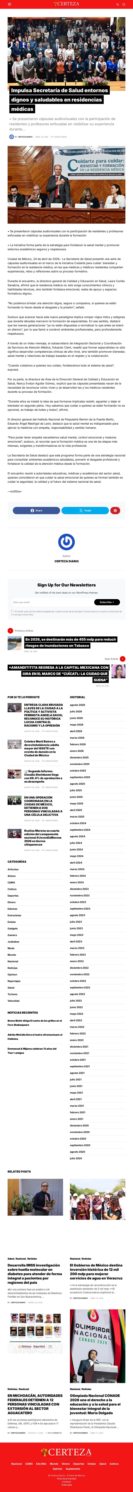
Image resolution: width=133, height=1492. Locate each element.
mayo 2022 (76, 1013)
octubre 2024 (78, 823)
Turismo (12, 994)
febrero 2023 (78, 954)
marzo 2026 (77, 737)
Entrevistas (14, 915)
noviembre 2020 (80, 1132)
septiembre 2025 (80, 777)
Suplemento (73, 1468)
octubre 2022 (78, 980)
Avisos (12, 875)
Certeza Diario (67, 561)
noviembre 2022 (80, 974)
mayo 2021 (76, 1092)
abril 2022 (76, 1020)
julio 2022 (76, 1000)
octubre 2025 (78, 770)
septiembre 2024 (80, 829)
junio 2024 (76, 849)
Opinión (57, 1468)
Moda (11, 948)
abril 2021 (76, 1099)
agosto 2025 (77, 783)
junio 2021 (76, 1086)
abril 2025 (76, 810)
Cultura (12, 889)
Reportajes (14, 981)
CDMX (11, 882)
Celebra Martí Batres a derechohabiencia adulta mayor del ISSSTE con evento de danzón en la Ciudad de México (41, 748)
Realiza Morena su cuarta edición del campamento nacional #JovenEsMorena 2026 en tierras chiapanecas (42, 837)
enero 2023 (77, 961)
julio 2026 (76, 711)
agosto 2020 (77, 1151)
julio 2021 (75, 1079)
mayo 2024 (76, 856)
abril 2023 (76, 941)
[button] (9, 4)
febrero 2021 (77, 1112)
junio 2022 (76, 1007)
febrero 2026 (78, 744)
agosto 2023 (77, 915)
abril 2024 (76, 862)
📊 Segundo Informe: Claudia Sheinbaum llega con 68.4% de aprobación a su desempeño (43, 776)
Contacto (66, 1481)
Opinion (12, 974)
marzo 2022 (77, 1026)
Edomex (12, 908)
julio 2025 (76, 790)
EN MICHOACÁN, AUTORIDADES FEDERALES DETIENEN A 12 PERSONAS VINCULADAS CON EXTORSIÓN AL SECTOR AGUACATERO (35, 1404)
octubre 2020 (78, 1138)
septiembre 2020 (80, 1145)
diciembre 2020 (79, 1125)
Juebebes (13, 941)
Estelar (12, 921)
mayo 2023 (76, 934)
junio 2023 (76, 928)
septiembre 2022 (80, 987)
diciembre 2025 (79, 757)
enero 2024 (77, 882)
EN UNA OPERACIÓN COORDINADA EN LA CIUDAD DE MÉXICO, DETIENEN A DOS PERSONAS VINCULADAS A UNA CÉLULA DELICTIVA (43, 806)
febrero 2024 (78, 875)
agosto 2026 (77, 704)
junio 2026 (76, 718)
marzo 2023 (77, 948)
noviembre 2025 (80, 764)
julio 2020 (76, 1158)
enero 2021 (76, 1118)
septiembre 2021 (80, 1066)
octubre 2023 (78, 902)
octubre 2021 (78, 1059)
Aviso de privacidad (66, 1478)
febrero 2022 (78, 1033)
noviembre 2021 (79, 1053)
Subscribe (105, 602)
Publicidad (66, 1485)
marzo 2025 (77, 816)
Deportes (13, 895)
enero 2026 (77, 750)
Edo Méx (41, 1463)
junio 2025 (76, 796)
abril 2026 (76, 731)
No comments (55, 1433)
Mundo (12, 954)
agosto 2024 (77, 836)
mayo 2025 (76, 803)
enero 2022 (77, 1040)
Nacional (13, 961)
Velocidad (13, 1000)
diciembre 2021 (79, 1046)
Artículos (13, 869)
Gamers (12, 935)
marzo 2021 (77, 1105)
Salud (11, 987)
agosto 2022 (77, 994)
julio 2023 (76, 921)
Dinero (12, 902)
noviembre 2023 (80, 895)
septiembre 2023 (80, 908)
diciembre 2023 (79, 888)
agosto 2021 (77, 1072)
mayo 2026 (76, 724)
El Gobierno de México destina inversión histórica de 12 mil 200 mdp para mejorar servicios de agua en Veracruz (96, 1271)
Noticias (12, 967)
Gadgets (13, 928)
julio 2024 (76, 842)
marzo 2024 (77, 869)
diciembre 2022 (79, 967)
